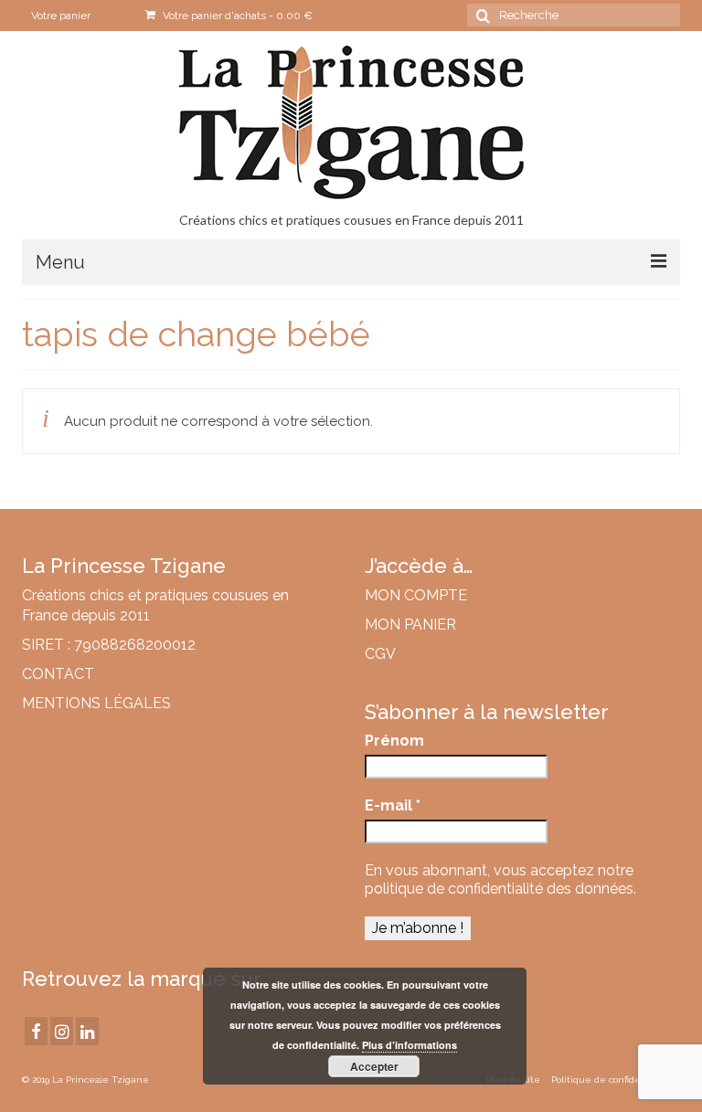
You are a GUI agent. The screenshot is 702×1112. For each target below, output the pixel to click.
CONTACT (58, 674)
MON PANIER (410, 624)
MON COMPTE (416, 595)
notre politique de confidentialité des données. (500, 879)
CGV (380, 653)
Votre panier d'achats (236, 15)
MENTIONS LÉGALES (96, 703)
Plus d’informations (409, 1045)
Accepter (374, 1066)
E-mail (392, 805)
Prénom (394, 740)
